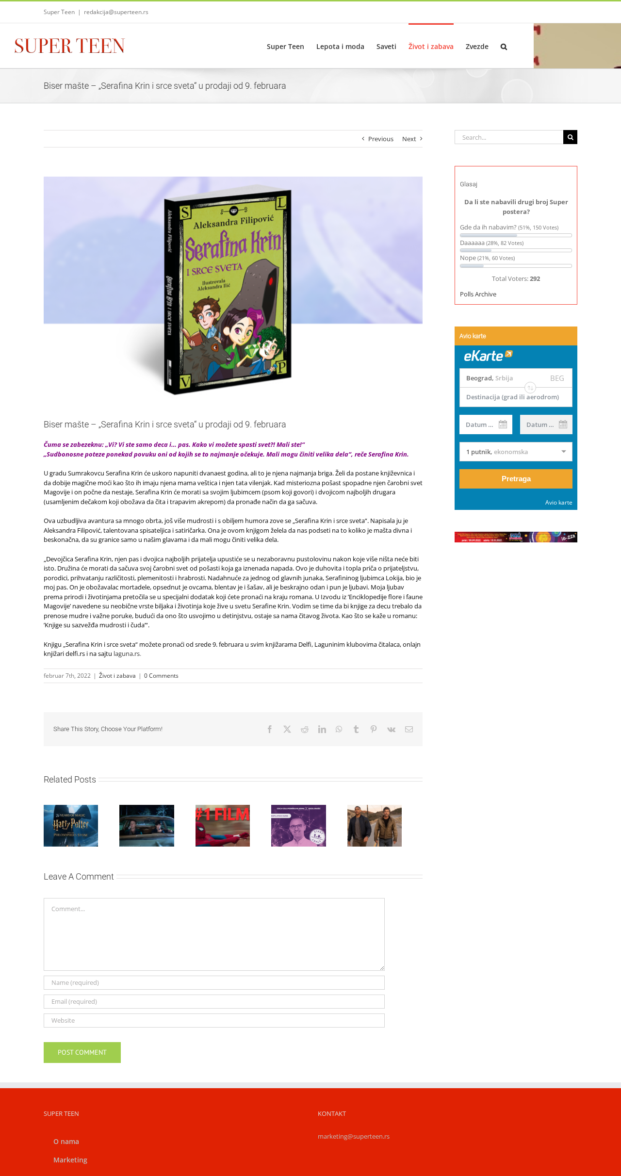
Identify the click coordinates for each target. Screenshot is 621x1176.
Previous (380, 138)
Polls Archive (478, 294)
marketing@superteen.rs (354, 1139)
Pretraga (516, 478)
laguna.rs (127, 653)
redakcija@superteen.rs (116, 12)
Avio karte (558, 502)
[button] (504, 45)
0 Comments (161, 675)
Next (409, 138)
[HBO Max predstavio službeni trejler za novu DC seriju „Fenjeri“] (393, 827)
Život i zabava (117, 675)
